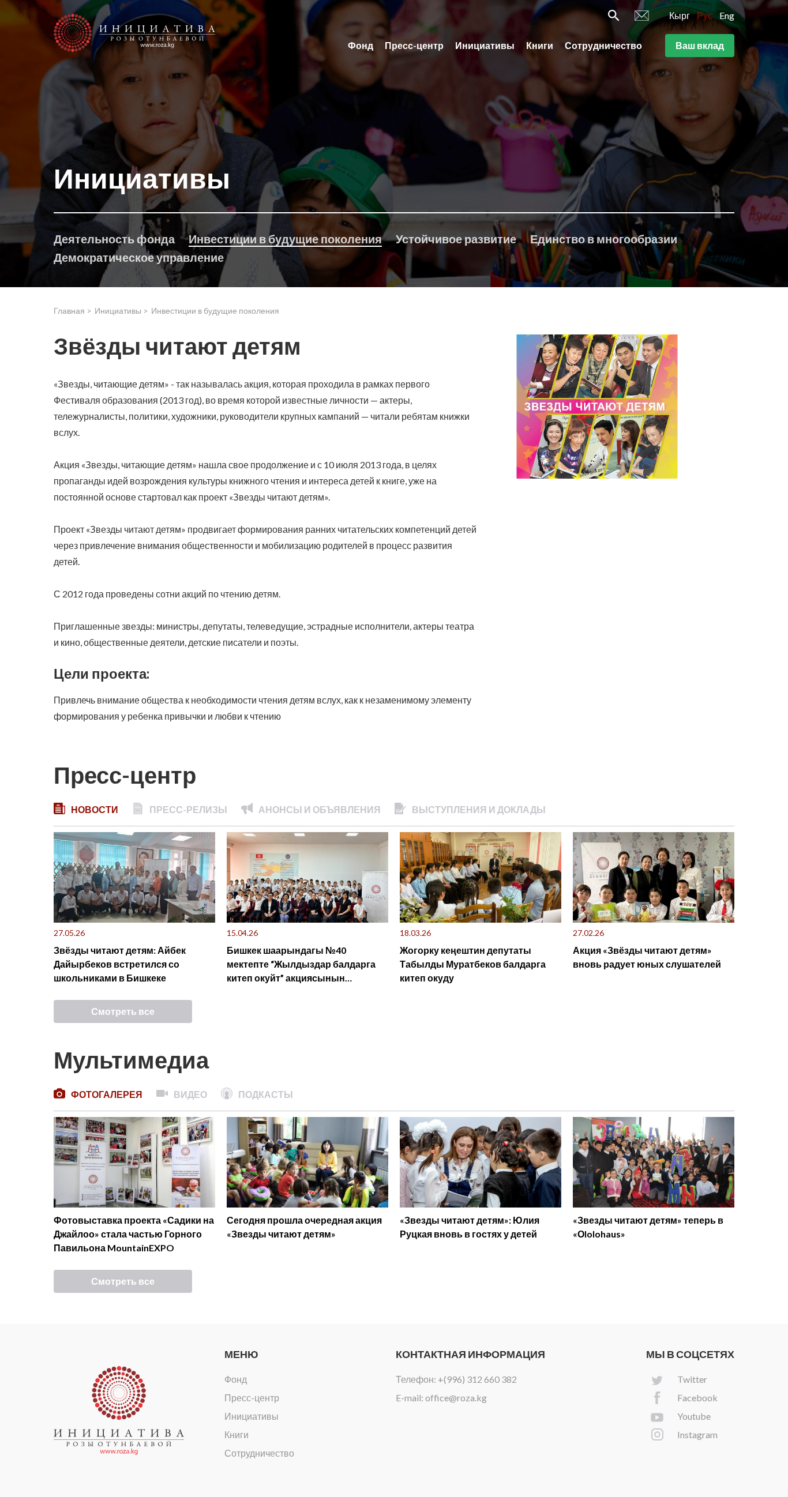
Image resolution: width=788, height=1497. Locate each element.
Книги (539, 45)
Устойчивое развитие (456, 239)
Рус (704, 15)
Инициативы (485, 45)
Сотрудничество (603, 45)
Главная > (73, 310)
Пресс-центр (414, 45)
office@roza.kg (456, 1397)
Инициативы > (121, 310)
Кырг (679, 15)
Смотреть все (123, 1011)
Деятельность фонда (114, 239)
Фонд (360, 45)
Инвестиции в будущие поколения (285, 239)
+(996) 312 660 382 (477, 1379)
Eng (726, 15)
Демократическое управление (139, 257)
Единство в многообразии (603, 239)
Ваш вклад (700, 45)
